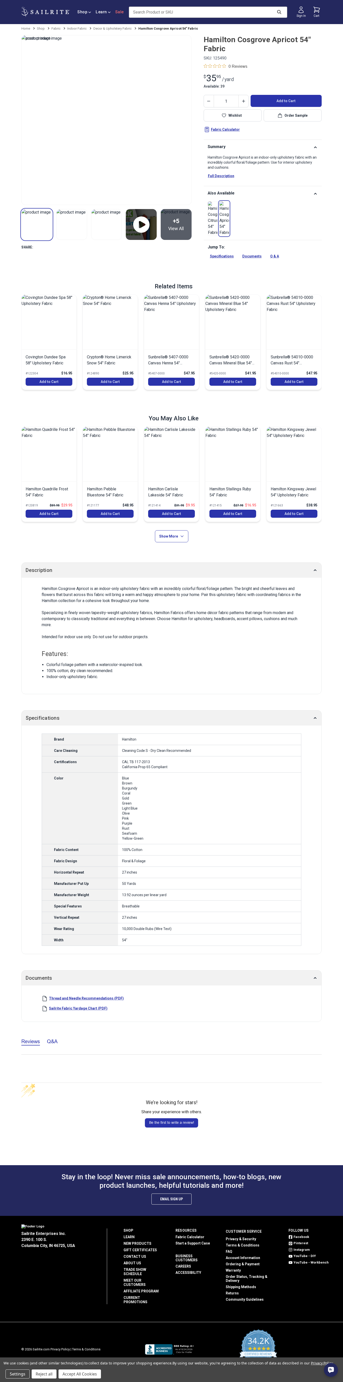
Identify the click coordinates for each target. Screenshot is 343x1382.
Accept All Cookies (80, 1374)
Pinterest (301, 1243)
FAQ (229, 1251)
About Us (132, 1263)
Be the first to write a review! (171, 1123)
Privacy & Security (241, 1239)
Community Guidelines (245, 1299)
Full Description (221, 176)
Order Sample (296, 115)
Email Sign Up (171, 1199)
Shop (82, 12)
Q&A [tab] (52, 1041)
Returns (232, 1293)
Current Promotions (135, 1300)
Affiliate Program (141, 1291)
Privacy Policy (60, 1349)
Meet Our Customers (135, 1282)
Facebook (301, 1237)
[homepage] (45, 12)
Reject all (44, 1374)
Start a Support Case (193, 1243)
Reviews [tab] (30, 1041)
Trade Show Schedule (135, 1272)
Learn (101, 12)
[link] (213, 218)
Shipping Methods (241, 1287)
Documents (252, 256)
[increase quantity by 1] (243, 101)
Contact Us (135, 1257)
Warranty (233, 1270)
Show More (168, 536)
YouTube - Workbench (311, 1262)
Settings (17, 1374)
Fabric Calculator (225, 129)
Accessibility (188, 1273)
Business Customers (187, 1258)
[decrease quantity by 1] (209, 101)
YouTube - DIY (305, 1256)
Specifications (222, 256)
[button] (36, 224)
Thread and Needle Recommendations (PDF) (86, 998)
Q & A (274, 256)
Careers (183, 1266)
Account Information (243, 1258)
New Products (137, 1243)
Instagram (302, 1250)
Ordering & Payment (243, 1264)
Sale (119, 12)
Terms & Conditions (242, 1245)
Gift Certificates (140, 1250)
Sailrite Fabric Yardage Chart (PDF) (78, 1008)
